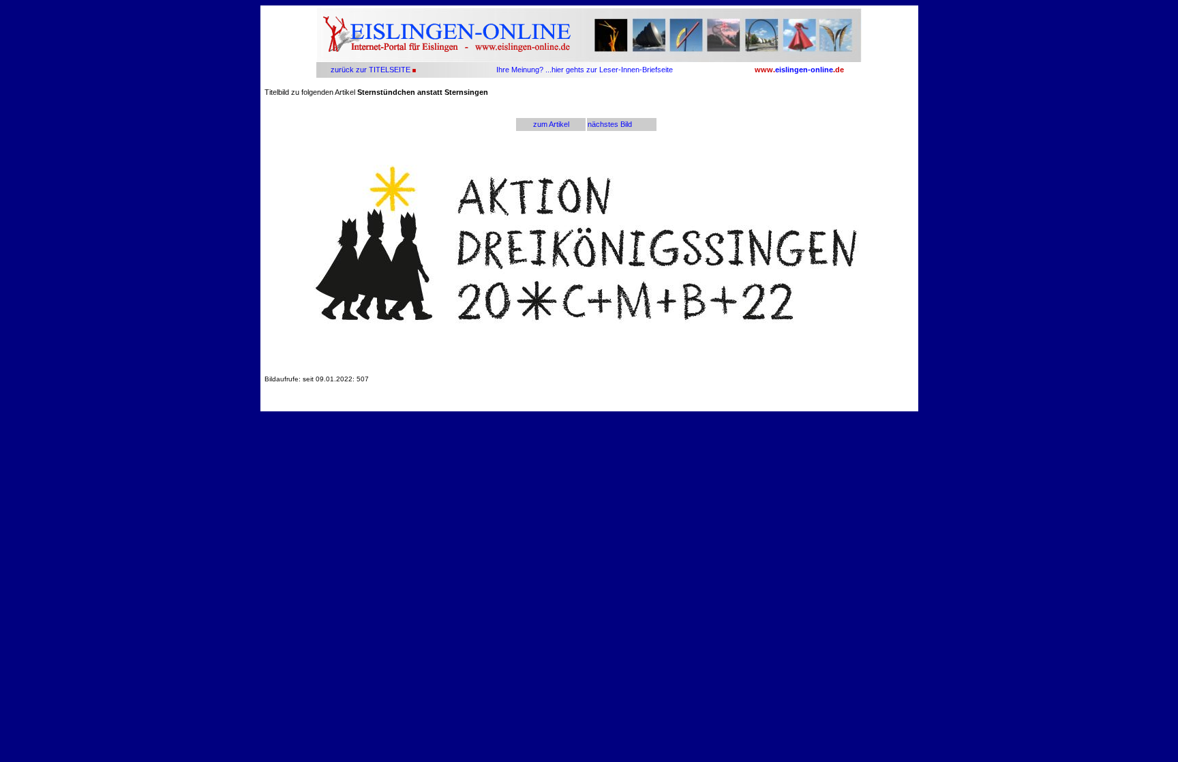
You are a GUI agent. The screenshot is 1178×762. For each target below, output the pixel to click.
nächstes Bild (610, 124)
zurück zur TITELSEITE (369, 69)
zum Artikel (551, 124)
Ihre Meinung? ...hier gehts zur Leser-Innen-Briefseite (584, 69)
